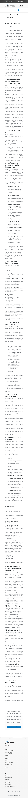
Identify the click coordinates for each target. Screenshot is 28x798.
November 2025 (9, 750)
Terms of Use (8, 782)
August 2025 (8, 753)
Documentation (9, 762)
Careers (7, 779)
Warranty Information (10, 786)
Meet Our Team (9, 777)
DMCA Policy (8, 784)
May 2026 (8, 747)
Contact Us (8, 760)
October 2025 (9, 752)
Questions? (14, 727)
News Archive (9, 770)
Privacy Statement (10, 781)
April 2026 (8, 749)
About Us (8, 775)
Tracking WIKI (9, 764)
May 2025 (8, 755)
